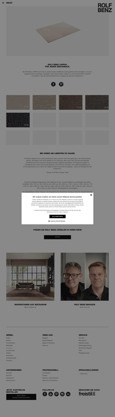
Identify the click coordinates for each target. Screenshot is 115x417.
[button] (57, 221)
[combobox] (91, 195)
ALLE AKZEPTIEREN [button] (57, 216)
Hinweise (65, 212)
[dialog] (57, 208)
